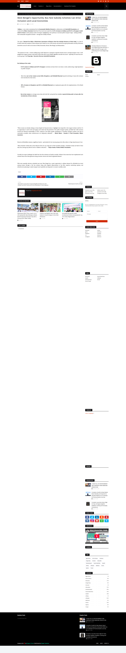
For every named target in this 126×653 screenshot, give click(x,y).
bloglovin (87, 233)
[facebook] (98, 1)
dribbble (99, 233)
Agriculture (88, 558)
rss (85, 235)
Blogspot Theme (30, 643)
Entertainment (88, 279)
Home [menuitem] (35, 6)
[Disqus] (50, 324)
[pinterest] (106, 1)
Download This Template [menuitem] (70, 6)
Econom (94, 560)
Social (23, 13)
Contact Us (106, 643)
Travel (92, 568)
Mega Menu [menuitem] (48, 6)
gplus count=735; (89, 191)
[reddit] (102, 517)
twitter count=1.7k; (101, 190)
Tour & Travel (88, 281)
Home (18, 1)
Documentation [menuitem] (57, 6)
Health (86, 278)
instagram (87, 236)
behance (99, 235)
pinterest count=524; (89, 193)
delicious (99, 236)
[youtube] (97, 520)
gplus (86, 231)
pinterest (99, 231)
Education (87, 276)
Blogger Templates (45, 643)
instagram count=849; (102, 193)
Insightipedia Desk (23, 24)
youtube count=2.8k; (101, 191)
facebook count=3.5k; (89, 190)
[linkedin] (97, 517)
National (97, 565)
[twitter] (101, 1)
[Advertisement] (50, 274)
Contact (27, 1)
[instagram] (103, 1)
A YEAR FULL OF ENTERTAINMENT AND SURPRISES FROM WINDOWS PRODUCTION (99, 19)
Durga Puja (88, 560)
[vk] (87, 520)
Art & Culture (95, 558)
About (22, 1)
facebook (87, 230)
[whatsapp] (102, 520)
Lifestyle (99, 278)
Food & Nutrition (101, 276)
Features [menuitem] (40, 6)
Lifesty (87, 565)
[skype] (108, 1)
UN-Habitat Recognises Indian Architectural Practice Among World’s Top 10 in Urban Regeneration (72, 215)
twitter (98, 230)
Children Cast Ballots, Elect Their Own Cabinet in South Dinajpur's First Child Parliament (49, 215)
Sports (87, 568)
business (101, 558)
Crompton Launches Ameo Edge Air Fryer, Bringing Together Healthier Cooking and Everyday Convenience (99, 38)
